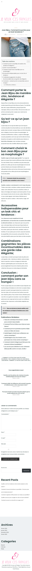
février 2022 (4, 534)
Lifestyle (3, 547)
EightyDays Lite (25, 567)
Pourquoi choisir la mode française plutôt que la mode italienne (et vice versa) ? (16, 392)
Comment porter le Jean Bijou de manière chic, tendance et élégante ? (14, 64)
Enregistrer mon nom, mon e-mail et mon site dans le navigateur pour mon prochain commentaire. (15, 453)
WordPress (15, 567)
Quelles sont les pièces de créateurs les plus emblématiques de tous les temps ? (16, 375)
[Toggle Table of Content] (27, 61)
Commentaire (5, 414)
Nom (3, 432)
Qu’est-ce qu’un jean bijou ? (10, 67)
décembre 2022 (5, 532)
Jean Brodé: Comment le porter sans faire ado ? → (16, 361)
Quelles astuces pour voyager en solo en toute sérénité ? (15, 497)
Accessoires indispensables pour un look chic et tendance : (15, 74)
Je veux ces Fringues (15, 565)
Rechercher (4, 467)
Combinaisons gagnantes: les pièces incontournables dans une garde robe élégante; (15, 78)
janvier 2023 (4, 530)
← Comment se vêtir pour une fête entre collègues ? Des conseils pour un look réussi (15, 358)
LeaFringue (11, 34)
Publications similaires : (11, 84)
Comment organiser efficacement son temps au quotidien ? (15, 494)
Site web (3, 443)
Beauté (3, 545)
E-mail (3, 438)
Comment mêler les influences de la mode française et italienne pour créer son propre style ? (16, 384)
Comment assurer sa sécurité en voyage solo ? (12, 500)
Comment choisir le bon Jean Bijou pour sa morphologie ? (13, 70)
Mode (16, 27)
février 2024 (4, 528)
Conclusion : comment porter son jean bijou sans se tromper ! (16, 81)
